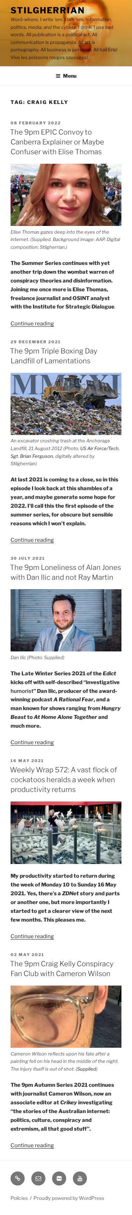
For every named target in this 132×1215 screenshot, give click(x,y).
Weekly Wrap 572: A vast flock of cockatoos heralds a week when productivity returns (63, 780)
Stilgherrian (48, 10)
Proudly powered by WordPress (68, 1198)
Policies (19, 1198)
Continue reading (32, 323)
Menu (69, 76)
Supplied (86, 1069)
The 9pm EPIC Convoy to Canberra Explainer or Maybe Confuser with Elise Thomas (57, 142)
